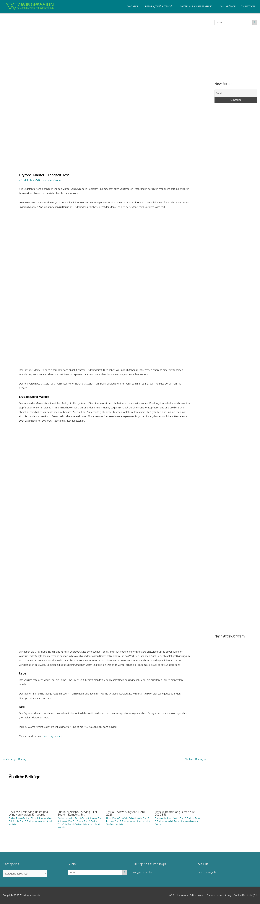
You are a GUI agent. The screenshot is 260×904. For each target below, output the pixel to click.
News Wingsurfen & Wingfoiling (120, 818)
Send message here (208, 872)
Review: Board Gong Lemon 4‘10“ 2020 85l (175, 813)
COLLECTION (247, 6)
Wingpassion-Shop (143, 872)
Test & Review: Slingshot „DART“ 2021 (126, 813)
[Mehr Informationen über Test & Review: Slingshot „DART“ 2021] (129, 795)
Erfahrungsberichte (66, 818)
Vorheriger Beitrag (14, 759)
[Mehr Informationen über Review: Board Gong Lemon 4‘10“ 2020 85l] (177, 795)
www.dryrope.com (54, 736)
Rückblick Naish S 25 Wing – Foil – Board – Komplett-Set (79, 813)
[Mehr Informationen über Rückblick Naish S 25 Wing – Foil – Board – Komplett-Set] (80, 795)
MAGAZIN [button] (132, 6)
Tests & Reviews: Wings (30, 821)
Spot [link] (137, 202)
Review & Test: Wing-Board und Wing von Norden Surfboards (28, 813)
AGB (171, 895)
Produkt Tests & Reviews (34, 180)
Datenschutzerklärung (219, 895)
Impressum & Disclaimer (190, 895)
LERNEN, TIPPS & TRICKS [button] (159, 6)
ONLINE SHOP (228, 6)
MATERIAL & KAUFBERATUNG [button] (196, 6)
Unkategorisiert (143, 821)
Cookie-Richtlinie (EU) (245, 895)
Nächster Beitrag (195, 759)
